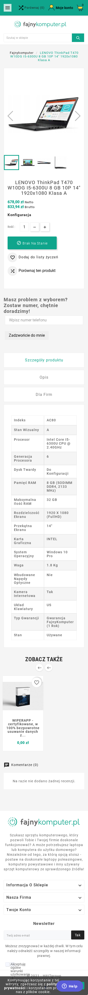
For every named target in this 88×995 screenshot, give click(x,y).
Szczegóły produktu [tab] (44, 360)
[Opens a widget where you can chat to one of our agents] (69, 986)
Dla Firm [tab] (44, 394)
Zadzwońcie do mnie (27, 335)
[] (78, 37)
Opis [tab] (44, 377)
